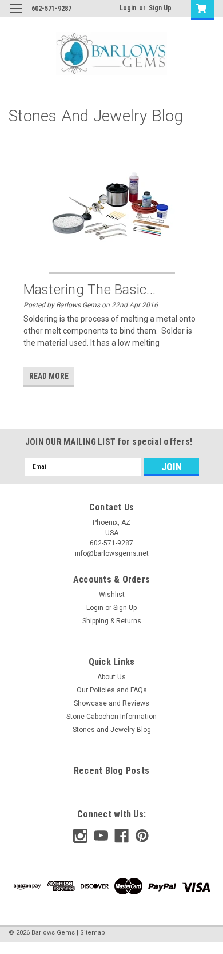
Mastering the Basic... (89, 290)
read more (49, 376)
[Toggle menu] (15, 15)
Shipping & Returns (111, 621)
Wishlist (112, 595)
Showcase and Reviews (111, 703)
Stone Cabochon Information (111, 716)
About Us (111, 677)
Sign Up (160, 8)
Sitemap (92, 932)
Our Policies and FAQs (112, 690)
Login (128, 8)
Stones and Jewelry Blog (112, 730)
